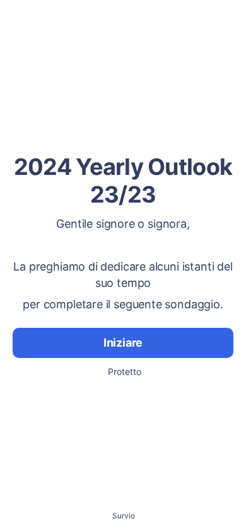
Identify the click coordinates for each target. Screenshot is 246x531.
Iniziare (123, 342)
